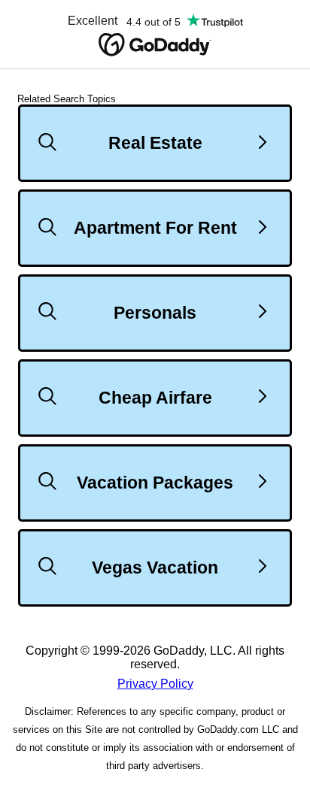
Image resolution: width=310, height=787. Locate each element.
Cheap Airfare (155, 397)
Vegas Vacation (155, 567)
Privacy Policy (155, 683)
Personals (155, 312)
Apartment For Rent (155, 228)
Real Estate (155, 143)
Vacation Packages (155, 482)
